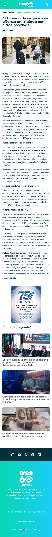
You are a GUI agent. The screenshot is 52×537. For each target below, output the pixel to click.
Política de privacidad (34, 512)
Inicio (10, 512)
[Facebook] (33, 455)
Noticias (27, 13)
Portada (35, 13)
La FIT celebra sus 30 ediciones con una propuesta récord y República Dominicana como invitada (25, 362)
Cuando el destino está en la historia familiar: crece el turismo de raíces (23, 435)
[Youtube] (19, 455)
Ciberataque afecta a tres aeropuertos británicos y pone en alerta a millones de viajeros (25, 399)
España (19, 13)
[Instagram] (13, 455)
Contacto (19, 512)
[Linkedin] (39, 455)
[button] (5, 5)
